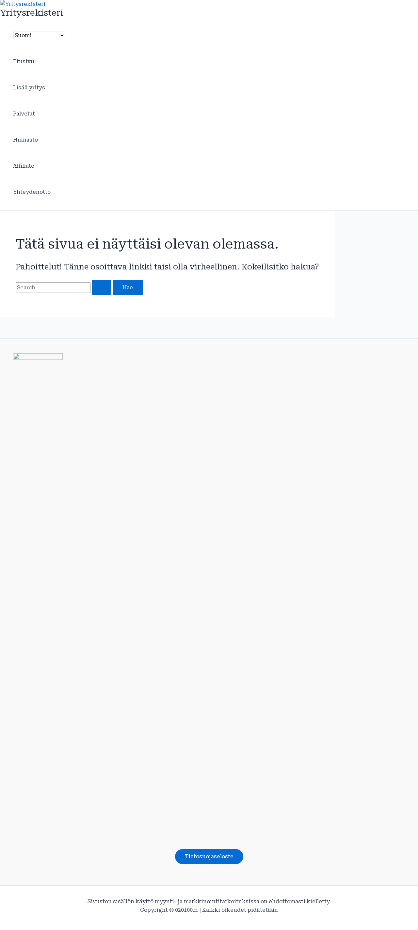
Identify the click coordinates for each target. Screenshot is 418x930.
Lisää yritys (29, 87)
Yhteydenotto (32, 192)
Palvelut (24, 114)
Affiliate (23, 166)
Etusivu (23, 61)
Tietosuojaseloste (209, 856)
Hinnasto (25, 140)
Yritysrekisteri (31, 13)
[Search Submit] (101, 287)
